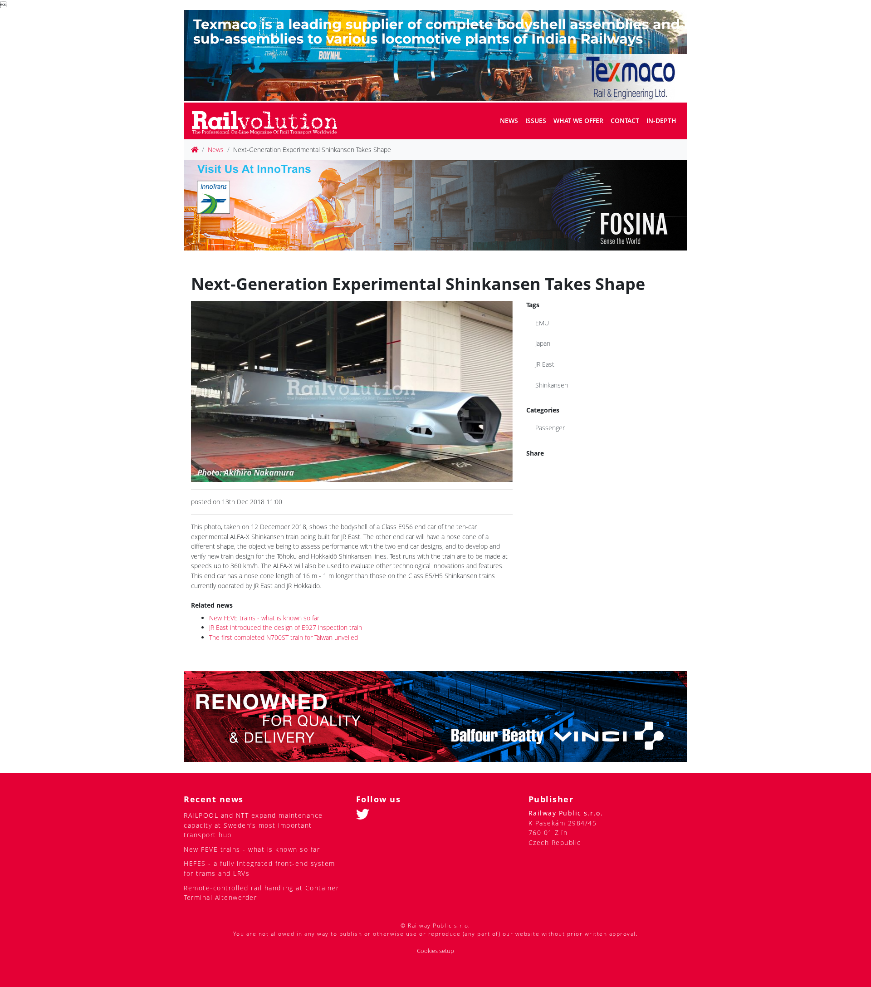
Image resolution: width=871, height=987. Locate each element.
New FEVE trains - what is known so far (264, 618)
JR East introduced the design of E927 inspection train (285, 627)
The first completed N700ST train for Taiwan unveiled (283, 637)
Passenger (550, 427)
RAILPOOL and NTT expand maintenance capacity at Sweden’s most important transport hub (253, 825)
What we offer (578, 120)
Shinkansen (551, 385)
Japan (542, 343)
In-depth (661, 120)
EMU (542, 323)
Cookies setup (435, 951)
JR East (544, 364)
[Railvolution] (269, 121)
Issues (535, 120)
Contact (625, 120)
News (509, 120)
